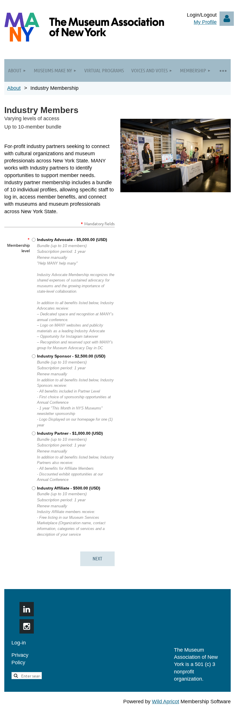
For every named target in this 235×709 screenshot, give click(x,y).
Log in (227, 18)
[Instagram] (26, 626)
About (14, 88)
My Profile (205, 22)
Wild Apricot (165, 701)
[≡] (223, 70)
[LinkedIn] (26, 609)
